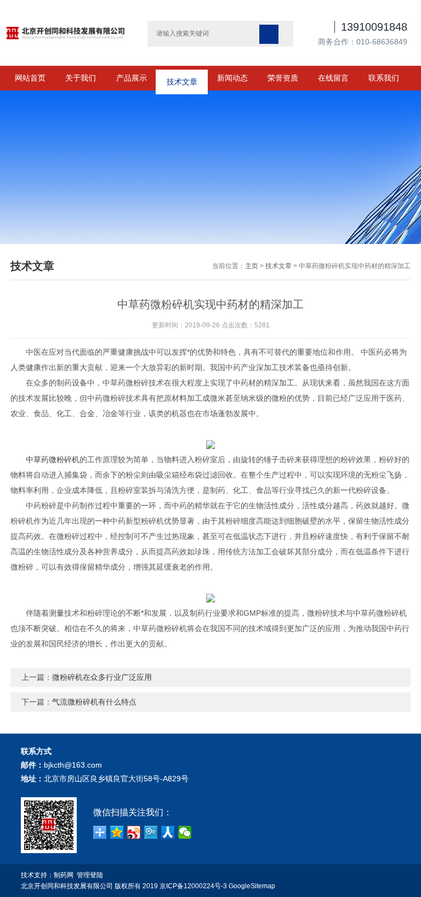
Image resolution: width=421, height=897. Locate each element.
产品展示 (131, 77)
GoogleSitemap (252, 886)
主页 (251, 266)
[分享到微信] (185, 832)
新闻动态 (232, 77)
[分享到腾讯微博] (151, 832)
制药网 (63, 875)
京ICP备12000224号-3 (193, 886)
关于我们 (80, 77)
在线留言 (333, 77)
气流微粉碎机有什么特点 (94, 701)
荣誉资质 (283, 77)
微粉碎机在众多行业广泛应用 (102, 677)
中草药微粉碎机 (52, 459)
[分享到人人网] (168, 832)
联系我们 (383, 77)
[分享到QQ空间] (117, 832)
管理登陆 (90, 875)
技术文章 (182, 77)
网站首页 (30, 77)
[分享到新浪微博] (134, 832)
